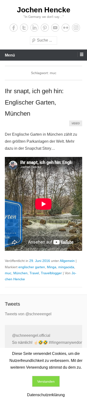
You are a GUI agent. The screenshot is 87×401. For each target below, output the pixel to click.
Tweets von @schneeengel (28, 314)
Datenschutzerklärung (46, 395)
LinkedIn (34, 28)
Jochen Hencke (43, 10)
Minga (51, 267)
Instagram (76, 28)
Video (76, 123)
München (20, 273)
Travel (34, 273)
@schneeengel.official (31, 335)
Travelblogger (51, 273)
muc (8, 273)
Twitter (24, 28)
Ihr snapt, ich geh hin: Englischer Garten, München (34, 102)
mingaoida (66, 267)
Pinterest (45, 28)
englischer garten (31, 267)
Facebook (14, 28)
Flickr (66, 28)
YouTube (55, 28)
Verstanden (46, 381)
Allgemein (67, 261)
